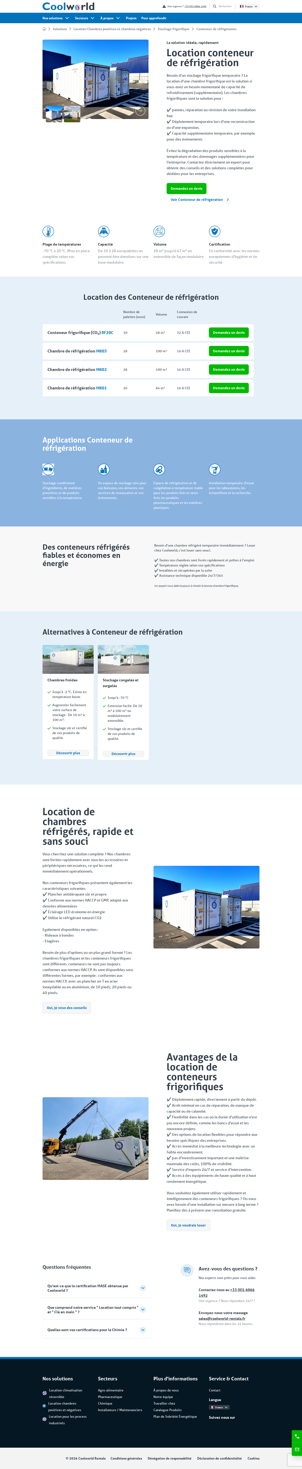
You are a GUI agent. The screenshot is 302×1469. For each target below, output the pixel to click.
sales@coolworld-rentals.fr (222, 1318)
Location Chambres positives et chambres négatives (112, 29)
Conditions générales (126, 1458)
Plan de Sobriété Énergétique (175, 1416)
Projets (131, 18)
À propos (106, 18)
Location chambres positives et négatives (64, 1406)
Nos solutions (52, 18)
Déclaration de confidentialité (219, 1458)
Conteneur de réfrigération (216, 29)
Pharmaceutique (110, 1397)
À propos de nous (166, 1390)
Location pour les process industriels (67, 1419)
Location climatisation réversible (65, 1393)
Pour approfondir (153, 18)
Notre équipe (163, 1397)
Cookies (253, 1458)
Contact (214, 1390)
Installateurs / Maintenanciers (120, 1410)
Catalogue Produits (167, 1410)
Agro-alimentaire (110, 1390)
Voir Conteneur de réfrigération (197, 199)
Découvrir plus (68, 753)
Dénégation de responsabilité (169, 1458)
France (249, 6)
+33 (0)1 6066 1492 (195, 6)
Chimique (105, 1403)
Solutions (60, 29)
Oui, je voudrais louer (188, 1225)
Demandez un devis (186, 188)
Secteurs (81, 18)
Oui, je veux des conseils (67, 1008)
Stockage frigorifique (173, 29)
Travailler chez (164, 1403)
